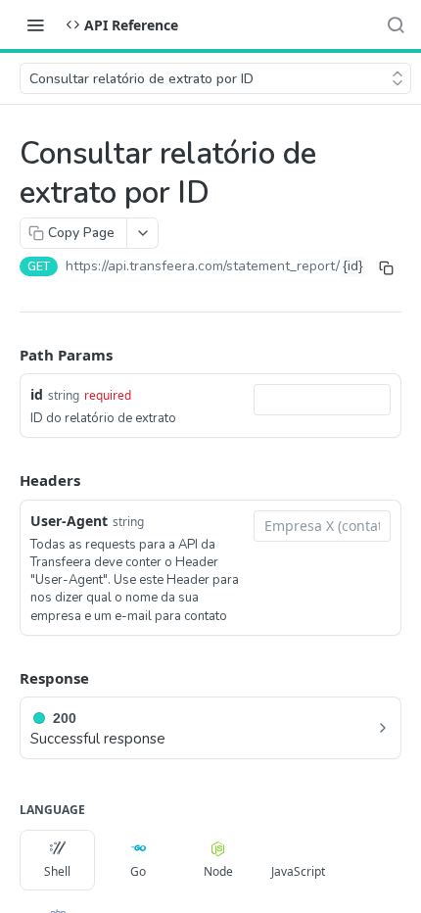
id (36, 394)
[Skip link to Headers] (6, 481)
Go (138, 871)
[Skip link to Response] (6, 678)
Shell (57, 871)
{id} (353, 266)
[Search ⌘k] (395, 24)
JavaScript (298, 871)
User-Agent (69, 520)
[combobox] (322, 399)
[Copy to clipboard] (386, 268)
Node (218, 871)
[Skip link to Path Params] (6, 354)
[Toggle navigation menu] (35, 24)
